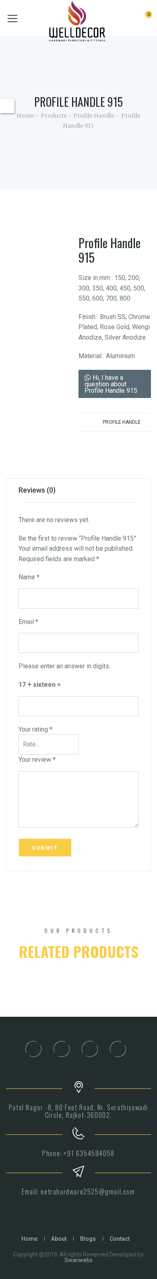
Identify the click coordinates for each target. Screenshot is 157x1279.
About (58, 1239)
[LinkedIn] (89, 1049)
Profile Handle (93, 115)
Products (53, 115)
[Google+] (117, 1049)
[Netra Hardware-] (78, 23)
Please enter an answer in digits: (64, 666)
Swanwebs (78, 1260)
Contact (119, 1239)
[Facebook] (33, 1049)
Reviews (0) (37, 490)
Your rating (35, 729)
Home (25, 115)
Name (29, 577)
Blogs (88, 1239)
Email (28, 622)
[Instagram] (61, 1049)
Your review (37, 759)
